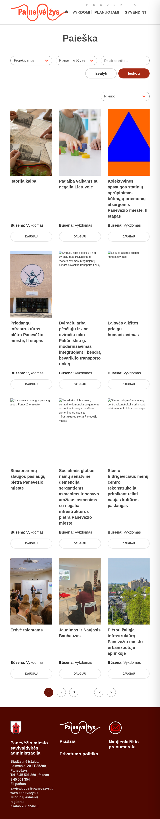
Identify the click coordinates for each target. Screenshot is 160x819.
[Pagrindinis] (66, 12)
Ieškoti (134, 73)
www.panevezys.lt (24, 793)
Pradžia (67, 741)
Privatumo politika (79, 753)
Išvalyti (101, 73)
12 (99, 692)
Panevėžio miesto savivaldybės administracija (29, 747)
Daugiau (31, 236)
